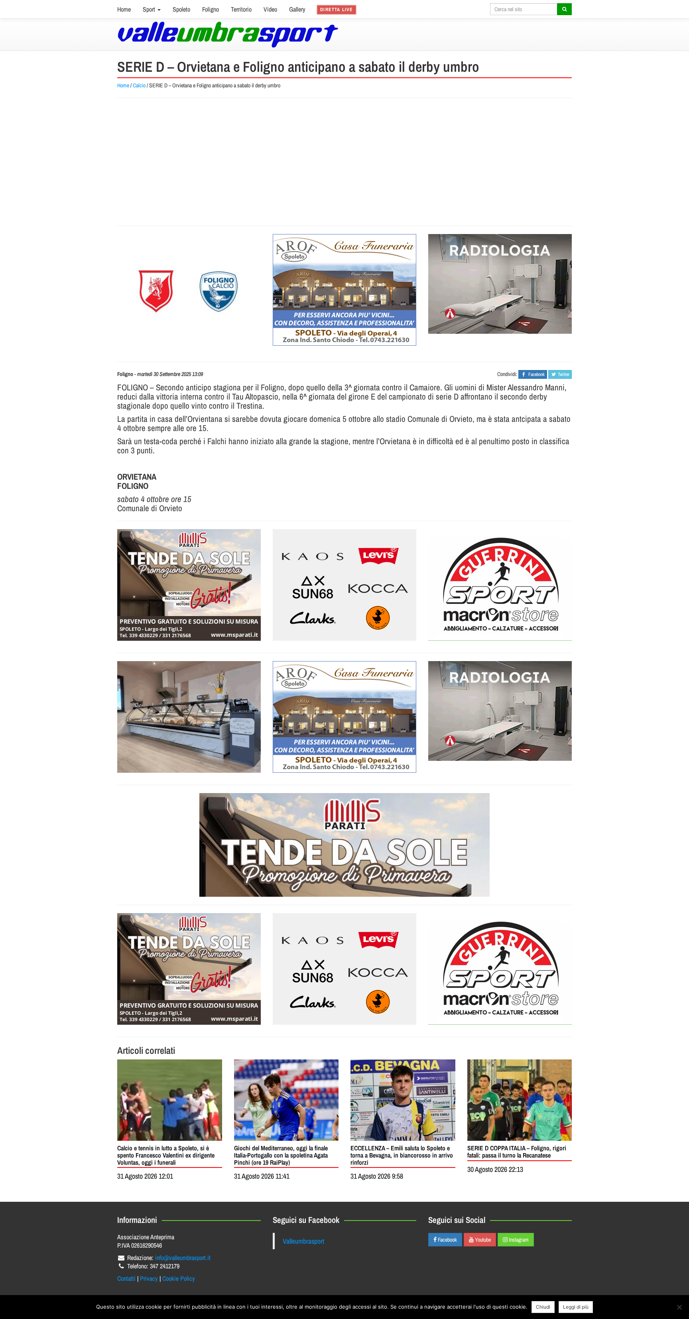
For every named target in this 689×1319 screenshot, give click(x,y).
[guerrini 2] (500, 585)
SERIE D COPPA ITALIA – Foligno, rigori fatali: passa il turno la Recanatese (516, 1152)
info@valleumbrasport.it (183, 1257)
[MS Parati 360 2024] (189, 585)
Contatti (126, 1278)
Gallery (297, 9)
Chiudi (543, 1307)
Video (270, 9)
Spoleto (181, 9)
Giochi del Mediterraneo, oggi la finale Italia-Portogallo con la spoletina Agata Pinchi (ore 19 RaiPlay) (281, 1155)
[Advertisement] (344, 162)
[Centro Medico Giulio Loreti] (500, 284)
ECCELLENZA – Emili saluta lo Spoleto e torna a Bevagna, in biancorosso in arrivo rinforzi (401, 1155)
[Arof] (344, 290)
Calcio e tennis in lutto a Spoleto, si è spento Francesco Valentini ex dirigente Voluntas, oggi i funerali (166, 1155)
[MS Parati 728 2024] (344, 845)
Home (124, 9)
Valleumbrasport (303, 1241)
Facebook (447, 1239)
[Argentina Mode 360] (344, 585)
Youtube (482, 1239)
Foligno (210, 9)
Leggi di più (576, 1307)
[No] (679, 1307)
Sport (150, 9)
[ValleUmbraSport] (228, 34)
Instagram (518, 1239)
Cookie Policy (178, 1278)
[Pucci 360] (189, 717)
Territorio (241, 9)
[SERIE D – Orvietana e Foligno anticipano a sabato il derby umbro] (189, 290)
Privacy (149, 1278)
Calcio (139, 85)
